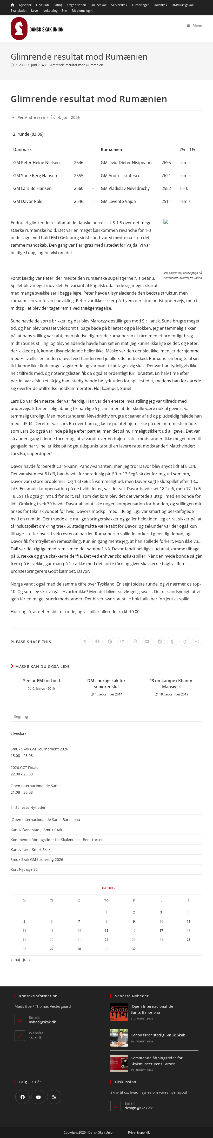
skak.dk (35, 1037)
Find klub (42, 5)
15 (106, 930)
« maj (15, 959)
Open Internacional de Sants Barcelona (45, 819)
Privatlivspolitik (139, 1132)
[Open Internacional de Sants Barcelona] (119, 1012)
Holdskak (160, 5)
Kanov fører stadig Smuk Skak (36, 829)
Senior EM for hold (41, 680)
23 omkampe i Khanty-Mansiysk (171, 683)
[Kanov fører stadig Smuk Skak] (119, 1038)
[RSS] (54, 1097)
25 (188, 939)
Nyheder (25, 5)
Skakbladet (18, 10)
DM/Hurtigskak (183, 5)
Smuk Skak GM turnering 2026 (37, 859)
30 (134, 949)
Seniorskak (119, 5)
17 (161, 930)
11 (188, 921)
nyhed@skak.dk (42, 1021)
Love (34, 10)
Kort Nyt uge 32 (24, 869)
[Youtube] (38, 1097)
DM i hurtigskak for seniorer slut (106, 683)
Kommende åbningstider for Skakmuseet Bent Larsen (57, 839)
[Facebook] (22, 1097)
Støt (64, 10)
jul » (26, 959)
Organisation (76, 5)
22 (106, 939)
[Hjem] (12, 65)
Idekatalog (50, 10)
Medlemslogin (82, 10)
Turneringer (140, 5)
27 (52, 949)
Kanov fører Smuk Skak (30, 849)
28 (79, 949)
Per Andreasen (31, 117)
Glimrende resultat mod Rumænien (76, 65)
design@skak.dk (138, 1107)
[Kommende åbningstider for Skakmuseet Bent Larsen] (119, 1063)
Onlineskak (98, 5)
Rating (58, 5)
